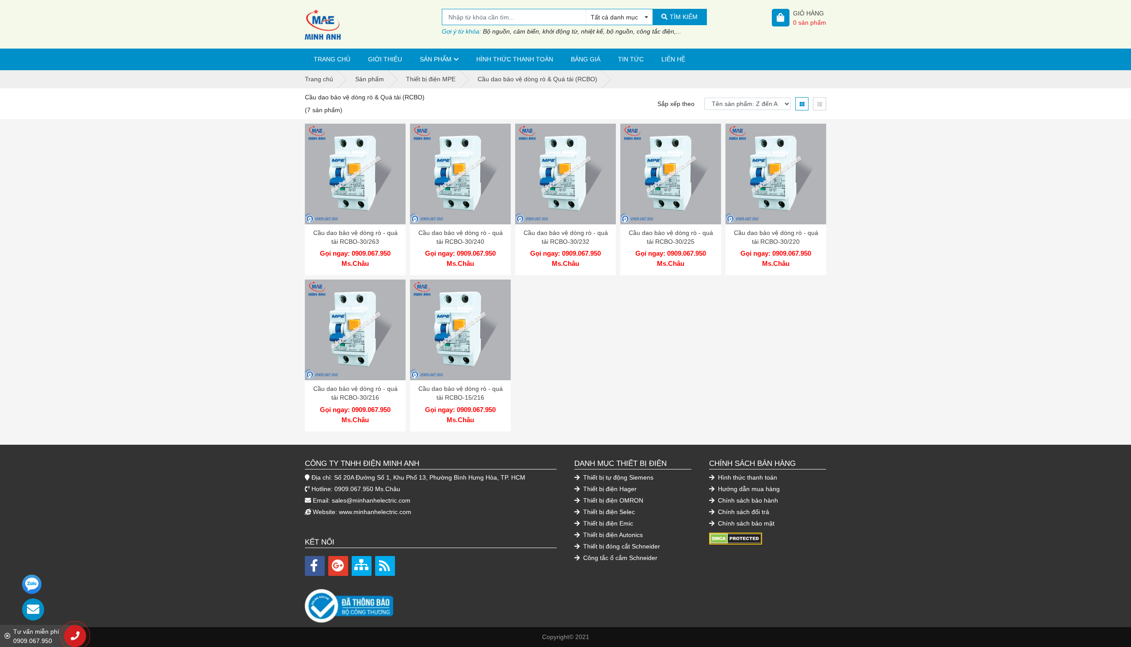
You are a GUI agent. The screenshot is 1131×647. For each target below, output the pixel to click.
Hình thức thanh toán (514, 59)
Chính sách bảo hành (747, 500)
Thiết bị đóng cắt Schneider (620, 546)
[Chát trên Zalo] (32, 584)
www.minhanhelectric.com (375, 511)
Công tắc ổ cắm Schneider (619, 557)
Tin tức (631, 59)
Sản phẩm (436, 59)
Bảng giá (585, 59)
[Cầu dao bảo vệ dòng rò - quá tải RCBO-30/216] (355, 330)
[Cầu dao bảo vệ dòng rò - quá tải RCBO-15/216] (460, 330)
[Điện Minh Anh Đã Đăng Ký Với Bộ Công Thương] (431, 601)
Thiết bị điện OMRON (612, 500)
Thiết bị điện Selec (608, 511)
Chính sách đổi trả (742, 511)
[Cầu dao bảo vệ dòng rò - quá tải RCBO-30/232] (565, 174)
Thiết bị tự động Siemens (617, 477)
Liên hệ (673, 59)
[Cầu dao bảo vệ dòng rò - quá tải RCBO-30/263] (355, 174)
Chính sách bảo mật (745, 523)
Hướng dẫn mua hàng (748, 488)
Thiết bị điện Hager (609, 488)
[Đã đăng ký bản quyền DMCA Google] (735, 537)
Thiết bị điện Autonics (612, 534)
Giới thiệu (385, 59)
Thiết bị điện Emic (607, 523)
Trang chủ (332, 59)
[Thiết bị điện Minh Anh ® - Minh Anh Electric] (373, 24)
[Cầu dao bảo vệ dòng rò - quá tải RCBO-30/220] (775, 174)
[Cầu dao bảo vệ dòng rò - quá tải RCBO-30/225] (670, 174)
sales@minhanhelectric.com (371, 500)
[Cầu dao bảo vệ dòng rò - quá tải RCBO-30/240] (460, 174)
